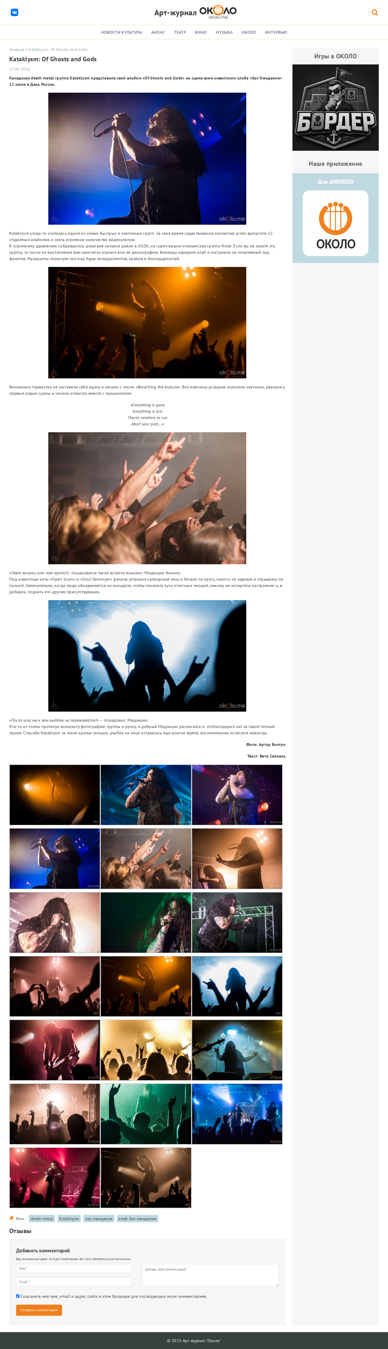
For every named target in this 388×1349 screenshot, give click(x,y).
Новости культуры (121, 32)
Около (249, 32)
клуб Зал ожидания (137, 1218)
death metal (42, 1218)
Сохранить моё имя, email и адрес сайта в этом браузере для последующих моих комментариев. (114, 1296)
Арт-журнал (175, 12)
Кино (201, 32)
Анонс (158, 32)
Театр (180, 32)
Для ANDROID (336, 181)
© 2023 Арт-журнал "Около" (194, 1340)
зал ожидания (98, 1218)
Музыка (224, 32)
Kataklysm (69, 1218)
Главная (16, 49)
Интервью (276, 32)
